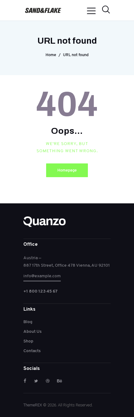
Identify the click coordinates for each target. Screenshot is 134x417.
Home (50, 54)
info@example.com (42, 276)
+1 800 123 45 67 (40, 291)
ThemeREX (32, 405)
